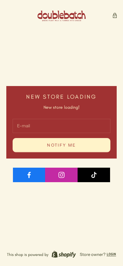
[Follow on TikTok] (94, 175)
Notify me (61, 144)
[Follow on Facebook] (29, 175)
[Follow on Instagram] (61, 175)
